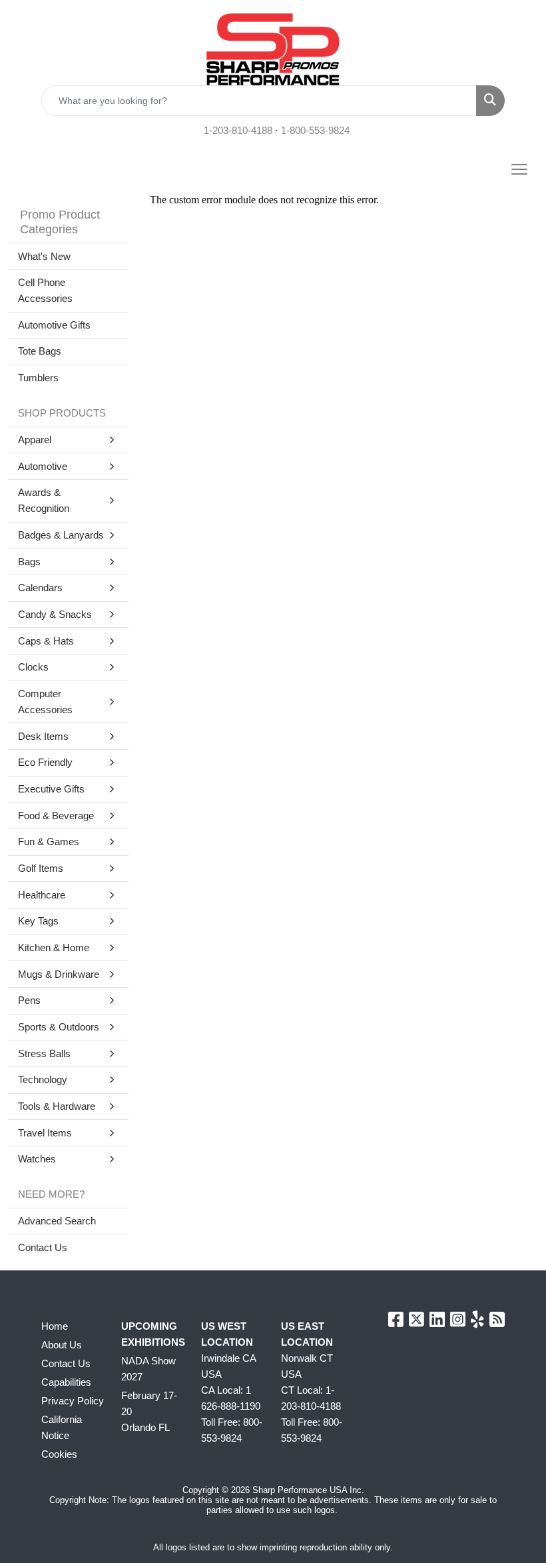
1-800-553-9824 (315, 130)
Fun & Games (48, 841)
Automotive (42, 466)
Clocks (33, 667)
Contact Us (42, 1247)
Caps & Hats (46, 641)
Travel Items (45, 1133)
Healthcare (41, 895)
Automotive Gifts (54, 325)
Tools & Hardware (56, 1106)
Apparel (34, 440)
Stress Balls (44, 1053)
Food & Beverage (56, 815)
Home (54, 1326)
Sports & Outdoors (58, 1027)
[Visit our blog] (497, 1322)
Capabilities (66, 1382)
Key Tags (38, 921)
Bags (29, 562)
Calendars (40, 588)
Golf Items (40, 868)
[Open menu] (519, 169)
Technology (42, 1079)
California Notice (61, 1427)
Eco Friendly (45, 762)
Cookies (59, 1454)
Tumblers (38, 378)
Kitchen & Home (53, 947)
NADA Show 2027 (148, 1369)
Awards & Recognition (43, 500)
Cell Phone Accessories (45, 290)
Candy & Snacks (55, 614)
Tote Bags (39, 351)
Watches (37, 1159)
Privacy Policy (72, 1401)
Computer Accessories (45, 702)
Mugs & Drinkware (58, 974)
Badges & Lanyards (61, 535)
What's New (44, 256)
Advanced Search (57, 1221)
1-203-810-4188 (238, 130)
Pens (29, 1000)
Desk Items (43, 736)
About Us (61, 1345)
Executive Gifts (51, 789)
